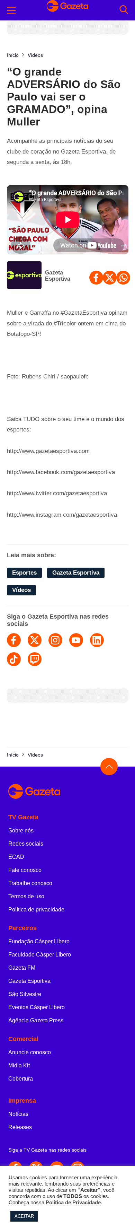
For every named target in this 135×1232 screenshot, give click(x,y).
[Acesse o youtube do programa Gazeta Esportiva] (76, 640)
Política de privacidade (36, 909)
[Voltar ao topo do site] (109, 766)
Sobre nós (21, 830)
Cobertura (20, 1079)
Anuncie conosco (29, 1052)
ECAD (16, 857)
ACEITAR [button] (24, 1216)
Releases (20, 1127)
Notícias (18, 1114)
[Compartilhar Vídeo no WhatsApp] (123, 278)
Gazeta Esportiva (57, 276)
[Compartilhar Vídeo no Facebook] (96, 278)
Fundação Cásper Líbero (39, 941)
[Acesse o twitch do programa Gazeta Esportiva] (35, 659)
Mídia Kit (19, 1065)
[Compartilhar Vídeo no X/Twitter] (110, 278)
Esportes (24, 572)
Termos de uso (26, 896)
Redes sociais (25, 844)
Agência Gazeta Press (35, 1020)
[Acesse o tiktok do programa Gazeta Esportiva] (14, 659)
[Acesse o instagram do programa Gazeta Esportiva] (55, 640)
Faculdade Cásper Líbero (39, 955)
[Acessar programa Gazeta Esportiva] (24, 275)
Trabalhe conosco (30, 883)
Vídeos (21, 590)
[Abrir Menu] (11, 10)
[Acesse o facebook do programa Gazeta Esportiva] (14, 640)
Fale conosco (25, 870)
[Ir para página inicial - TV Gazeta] (67, 792)
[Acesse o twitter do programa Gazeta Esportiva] (35, 640)
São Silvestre (24, 994)
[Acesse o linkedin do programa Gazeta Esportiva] (97, 640)
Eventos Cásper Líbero (36, 1007)
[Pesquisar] (123, 10)
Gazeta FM (21, 968)
